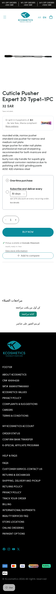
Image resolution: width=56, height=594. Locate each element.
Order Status (11, 434)
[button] (51, 17)
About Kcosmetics (14, 375)
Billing (6, 504)
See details (14, 202)
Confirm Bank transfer (17, 440)
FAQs (5, 463)
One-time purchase (21, 180)
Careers (7, 410)
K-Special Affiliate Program (20, 445)
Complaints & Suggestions (19, 404)
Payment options (13, 534)
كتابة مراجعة (28, 314)
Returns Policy (12, 487)
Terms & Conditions (15, 416)
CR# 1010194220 (10, 381)
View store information (16, 250)
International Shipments (18, 510)
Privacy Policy (11, 398)
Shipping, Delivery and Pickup (21, 481)
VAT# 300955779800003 (15, 386)
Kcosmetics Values (14, 392)
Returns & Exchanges (16, 475)
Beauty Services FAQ (15, 516)
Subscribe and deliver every (26, 188)
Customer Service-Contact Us (22, 469)
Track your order (14, 499)
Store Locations (13, 522)
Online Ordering (13, 528)
